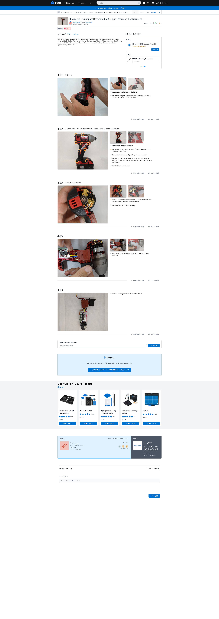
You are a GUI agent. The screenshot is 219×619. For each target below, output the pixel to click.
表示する (155, 49)
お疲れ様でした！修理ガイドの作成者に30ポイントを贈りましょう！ (110, 370)
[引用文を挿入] (72, 480)
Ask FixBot (152, 346)
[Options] (58, 12)
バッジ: (125, 442)
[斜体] (64, 480)
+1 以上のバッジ (124, 449)
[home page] (56, 2)
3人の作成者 (110, 438)
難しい (68, 28)
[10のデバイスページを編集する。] (119, 446)
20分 (61, 28)
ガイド (141, 12)
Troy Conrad (76, 22)
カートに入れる (67, 423)
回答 (147, 12)
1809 (146, 23)
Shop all (60, 387)
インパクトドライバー (68, 12)
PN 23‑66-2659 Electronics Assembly (144, 44)
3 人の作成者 (88, 22)
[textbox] (109, 488)
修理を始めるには (69, 3)
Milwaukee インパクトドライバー (85, 12)
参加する (158, 3)
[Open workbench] (144, 3)
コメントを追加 (153, 126)
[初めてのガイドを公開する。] (123, 446)
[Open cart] (153, 3)
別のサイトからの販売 (139, 46)
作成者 (62, 438)
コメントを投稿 (154, 496)
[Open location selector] (148, 3)
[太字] (61, 480)
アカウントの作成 (118, 8)
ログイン (166, 3)
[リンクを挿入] (69, 480)
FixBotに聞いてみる (138, 119)
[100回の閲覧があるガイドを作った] (126, 446)
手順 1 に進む (72, 34)
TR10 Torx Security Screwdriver (142, 59)
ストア (91, 3)
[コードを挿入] (67, 480)
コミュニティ (81, 3)
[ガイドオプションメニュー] (159, 12)
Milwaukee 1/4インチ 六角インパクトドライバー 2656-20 (112, 12)
